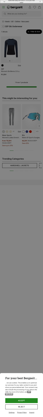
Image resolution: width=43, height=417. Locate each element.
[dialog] (21, 395)
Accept (21, 401)
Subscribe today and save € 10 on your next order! (21, 1)
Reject (21, 407)
